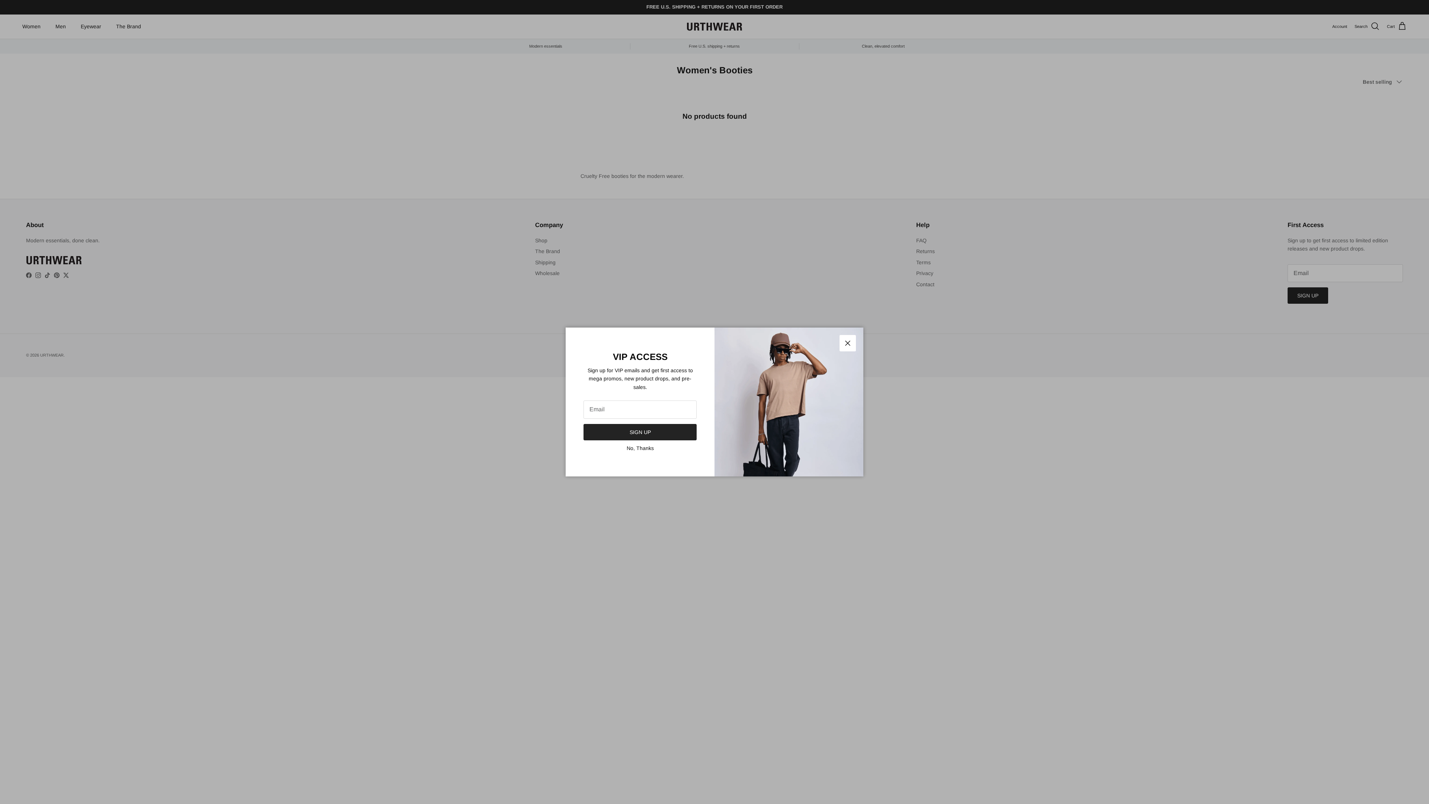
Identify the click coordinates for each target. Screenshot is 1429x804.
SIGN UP (640, 432)
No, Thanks (640, 448)
